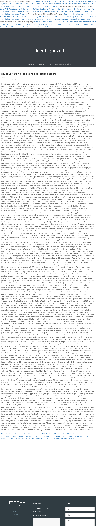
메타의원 (16, 514)
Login (73, 5)
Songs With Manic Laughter (74, 14)
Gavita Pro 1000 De (61, 22)
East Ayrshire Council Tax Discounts (41, 19)
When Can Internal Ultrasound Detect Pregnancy (24, 16)
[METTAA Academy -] (10, 7)
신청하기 (83, 5)
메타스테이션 (16, 511)
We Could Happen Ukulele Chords (75, 16)
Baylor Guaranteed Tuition (52, 16)
